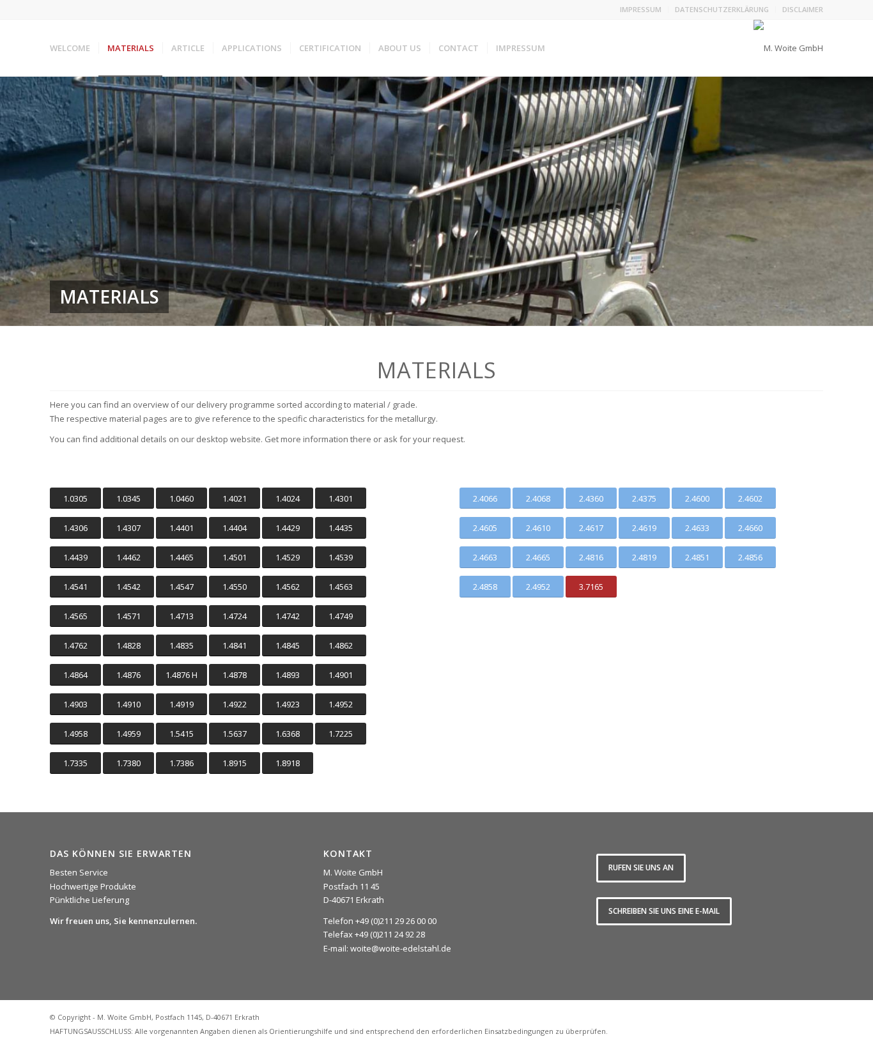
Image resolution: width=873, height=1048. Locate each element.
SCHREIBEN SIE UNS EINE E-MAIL (664, 910)
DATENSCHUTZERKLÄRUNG (722, 9)
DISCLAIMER (802, 9)
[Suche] (565, 48)
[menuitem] (641, 9)
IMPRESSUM (640, 9)
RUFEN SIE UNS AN (641, 867)
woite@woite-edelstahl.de (400, 948)
